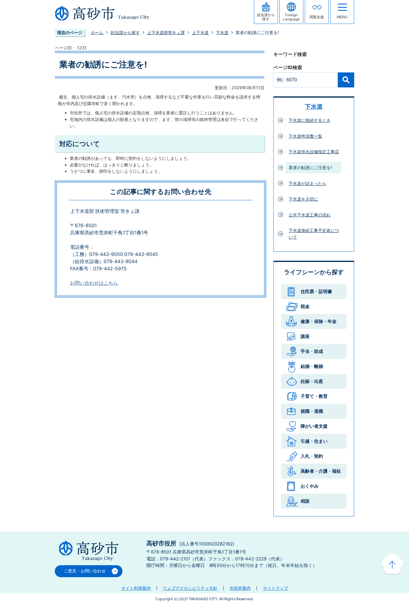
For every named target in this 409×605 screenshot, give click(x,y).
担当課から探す (125, 32)
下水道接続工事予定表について (314, 233)
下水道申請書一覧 (305, 136)
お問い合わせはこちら (94, 283)
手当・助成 (312, 351)
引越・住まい (314, 441)
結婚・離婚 (312, 366)
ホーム (97, 32)
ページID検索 (287, 67)
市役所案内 (240, 588)
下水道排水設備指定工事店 (314, 151)
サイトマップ (275, 588)
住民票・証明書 (316, 291)
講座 (305, 336)
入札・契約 (312, 456)
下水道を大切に (303, 198)
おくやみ (310, 486)
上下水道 (200, 32)
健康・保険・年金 (319, 321)
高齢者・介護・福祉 (321, 471)
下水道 (222, 32)
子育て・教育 (314, 396)
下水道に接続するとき (310, 120)
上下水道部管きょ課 (166, 32)
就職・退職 (312, 411)
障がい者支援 (314, 426)
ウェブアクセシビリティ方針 (190, 588)
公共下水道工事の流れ (310, 214)
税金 (305, 306)
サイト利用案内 (136, 588)
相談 (305, 501)
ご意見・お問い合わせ (85, 570)
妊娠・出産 (312, 381)
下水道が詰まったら (307, 183)
